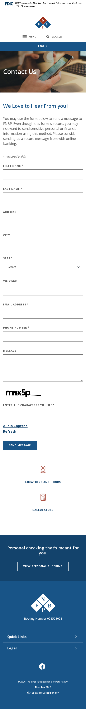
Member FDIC (43, 687)
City (6, 235)
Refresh (9, 431)
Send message (20, 445)
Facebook (43, 668)
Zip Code (10, 281)
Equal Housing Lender (45, 692)
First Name (13, 166)
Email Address (16, 304)
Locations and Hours (43, 482)
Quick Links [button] (17, 636)
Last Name (12, 189)
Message (9, 351)
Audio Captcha (15, 426)
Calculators (42, 510)
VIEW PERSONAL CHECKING (43, 566)
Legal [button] (12, 648)
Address (9, 212)
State (7, 258)
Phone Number (16, 327)
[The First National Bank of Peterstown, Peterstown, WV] (43, 22)
